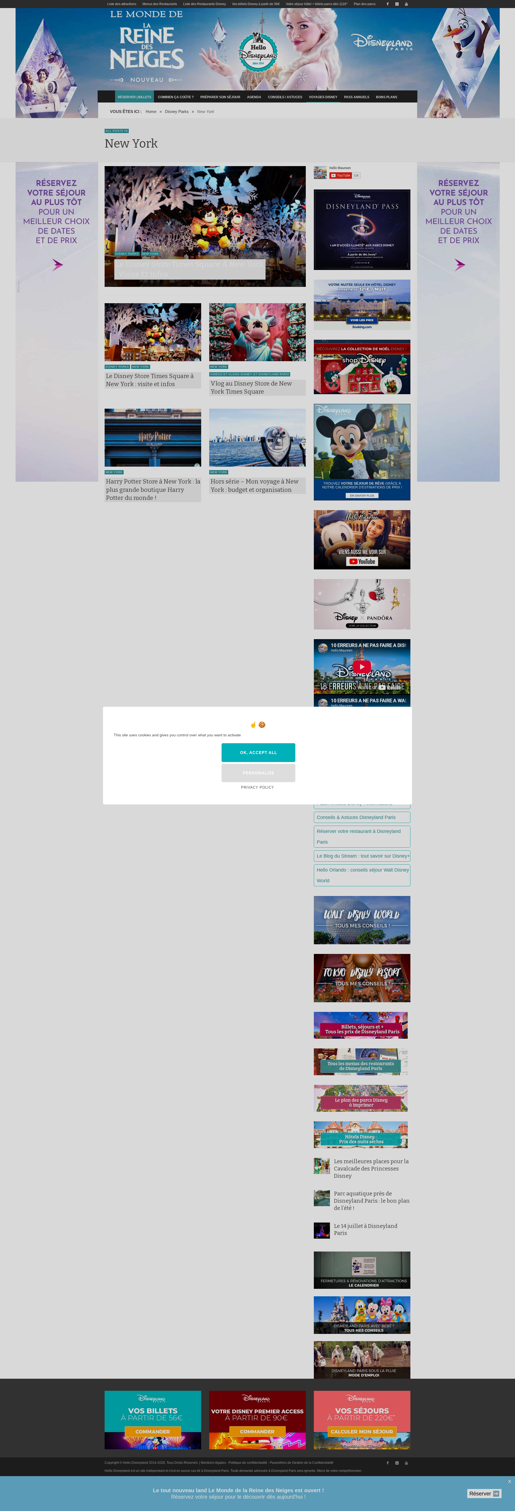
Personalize (258, 773)
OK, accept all (258, 752)
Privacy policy (257, 787)
